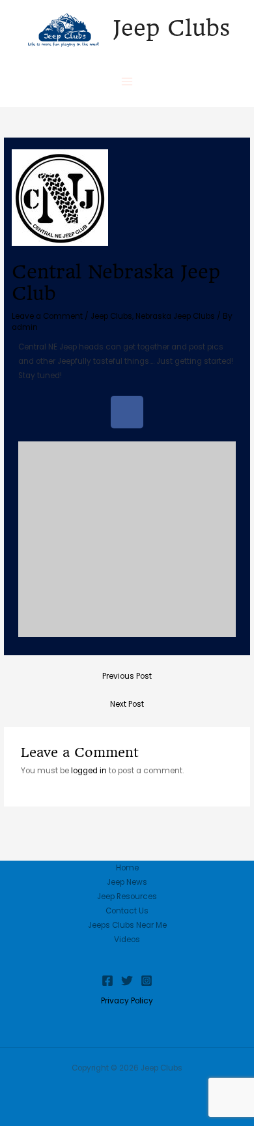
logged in (89, 770)
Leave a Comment (47, 316)
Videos (127, 939)
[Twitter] (127, 980)
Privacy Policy (127, 1001)
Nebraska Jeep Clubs (175, 316)
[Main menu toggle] (127, 81)
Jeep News (127, 882)
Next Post (127, 704)
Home (127, 868)
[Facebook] (107, 980)
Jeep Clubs (171, 28)
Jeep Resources (127, 896)
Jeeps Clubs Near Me (127, 925)
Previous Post (127, 676)
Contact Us (127, 911)
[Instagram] (146, 980)
